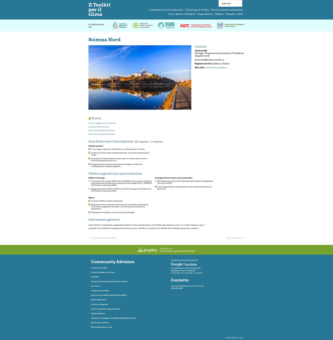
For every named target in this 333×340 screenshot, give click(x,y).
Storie (240, 14)
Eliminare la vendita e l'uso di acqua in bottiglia (113, 212)
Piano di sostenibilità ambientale (101, 130)
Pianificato (158, 142)
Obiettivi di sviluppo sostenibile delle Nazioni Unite (113, 318)
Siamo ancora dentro (100, 322)
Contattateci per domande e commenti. (187, 273)
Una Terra (95, 286)
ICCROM (95, 277)
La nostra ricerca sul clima (98, 127)
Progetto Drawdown (100, 290)
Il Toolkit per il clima (99, 9)
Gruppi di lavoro (205, 14)
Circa (170, 14)
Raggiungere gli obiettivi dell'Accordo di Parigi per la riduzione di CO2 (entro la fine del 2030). (121, 190)
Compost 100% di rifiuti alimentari (107, 201)
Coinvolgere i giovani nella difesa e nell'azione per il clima (118, 149)
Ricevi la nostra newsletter (227, 9)
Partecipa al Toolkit (197, 9)
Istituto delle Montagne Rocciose (105, 309)
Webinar (219, 14)
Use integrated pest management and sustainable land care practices (184, 188)
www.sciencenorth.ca (216, 67)
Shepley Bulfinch (98, 313)
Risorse (179, 14)
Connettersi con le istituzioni (166, 9)
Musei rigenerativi (99, 299)
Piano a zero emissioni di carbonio (101, 134)
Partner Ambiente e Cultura (103, 272)
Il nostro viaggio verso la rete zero (102, 123)
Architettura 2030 (99, 268)
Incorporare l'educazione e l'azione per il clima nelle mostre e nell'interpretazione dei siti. (119, 159)
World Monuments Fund (101, 327)
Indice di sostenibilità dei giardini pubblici (109, 295)
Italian (228, 3)
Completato (143, 142)
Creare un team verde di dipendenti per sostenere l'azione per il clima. (120, 154)
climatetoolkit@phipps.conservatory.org (187, 286)
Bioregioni (190, 14)
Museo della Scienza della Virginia (104, 238)
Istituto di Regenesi (99, 304)
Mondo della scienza (234, 238)
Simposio (230, 14)
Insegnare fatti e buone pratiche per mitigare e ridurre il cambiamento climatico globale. (117, 165)
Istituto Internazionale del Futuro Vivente (109, 281)
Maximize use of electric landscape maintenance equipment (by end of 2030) (185, 182)
